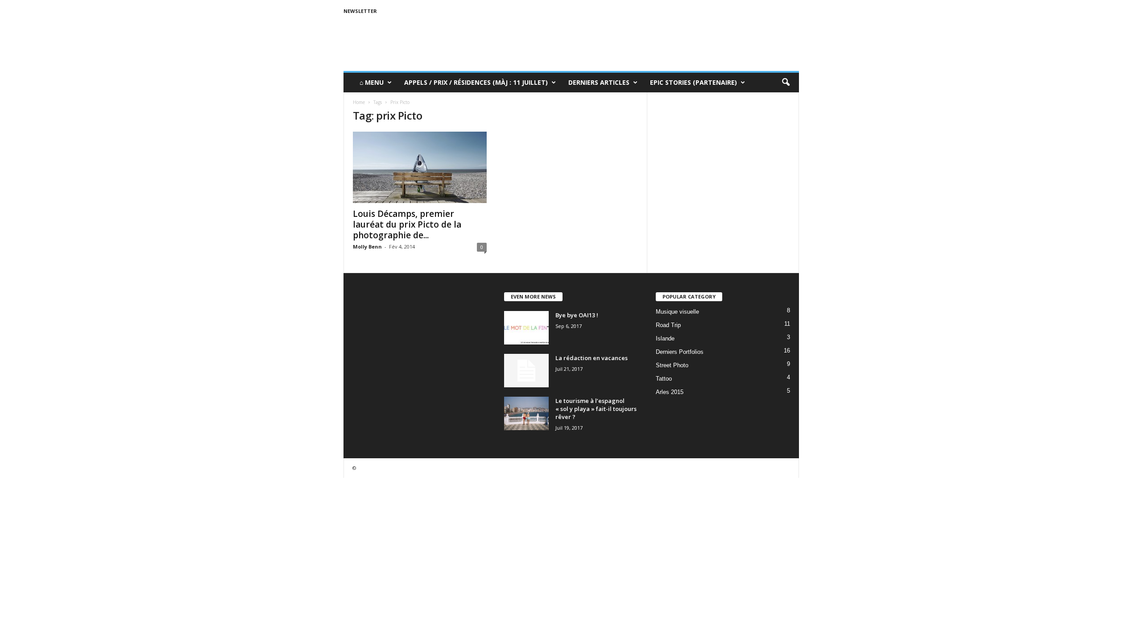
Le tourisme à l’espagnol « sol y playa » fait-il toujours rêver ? (596, 409)
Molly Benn (367, 246)
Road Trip (668, 325)
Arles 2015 (669, 392)
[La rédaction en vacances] (526, 370)
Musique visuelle (677, 311)
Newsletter (360, 11)
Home (359, 102)
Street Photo (672, 365)
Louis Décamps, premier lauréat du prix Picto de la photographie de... (407, 224)
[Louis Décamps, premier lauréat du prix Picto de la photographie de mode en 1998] (420, 167)
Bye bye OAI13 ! (576, 315)
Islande (665, 338)
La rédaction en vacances (591, 358)
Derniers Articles (598, 82)
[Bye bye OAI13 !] (526, 327)
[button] (785, 82)
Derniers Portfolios (679, 351)
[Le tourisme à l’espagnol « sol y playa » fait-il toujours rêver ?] (526, 413)
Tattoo (664, 378)
